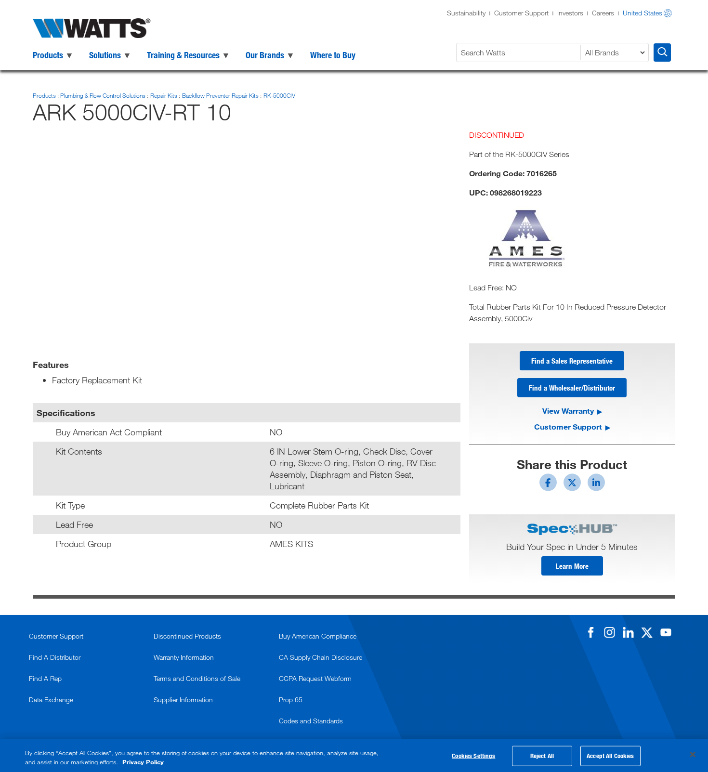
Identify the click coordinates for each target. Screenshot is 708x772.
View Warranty (568, 410)
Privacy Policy (143, 762)
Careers (603, 13)
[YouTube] (665, 632)
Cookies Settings (473, 755)
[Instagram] (609, 632)
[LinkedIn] (628, 632)
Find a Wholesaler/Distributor (572, 387)
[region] (354, 755)
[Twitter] (647, 632)
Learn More (572, 566)
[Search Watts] (662, 52)
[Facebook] (590, 632)
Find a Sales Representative (572, 360)
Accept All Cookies (610, 755)
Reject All (542, 755)
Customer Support (521, 13)
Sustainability (466, 13)
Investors (570, 13)
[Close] (692, 754)
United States (642, 13)
